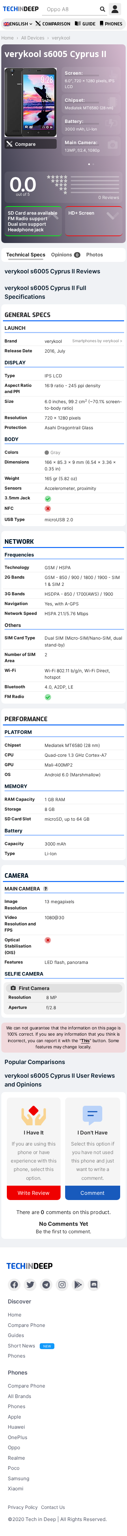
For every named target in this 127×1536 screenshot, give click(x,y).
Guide (88, 24)
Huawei (16, 1427)
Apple (14, 1417)
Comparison (56, 24)
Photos (94, 254)
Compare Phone (26, 1325)
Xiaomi (15, 1488)
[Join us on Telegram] (46, 1285)
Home (14, 1315)
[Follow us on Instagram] (62, 1285)
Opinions (64, 254)
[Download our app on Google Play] (78, 1285)
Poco (14, 1468)
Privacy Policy (23, 1507)
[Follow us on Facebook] (14, 1285)
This (85, 1040)
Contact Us (53, 1507)
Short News (29, 1346)
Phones (113, 24)
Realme (16, 1458)
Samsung (18, 1478)
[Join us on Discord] (94, 1285)
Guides (16, 1335)
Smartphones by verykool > (97, 340)
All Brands (19, 1396)
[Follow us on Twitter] (30, 1285)
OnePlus (17, 1437)
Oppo (14, 1447)
